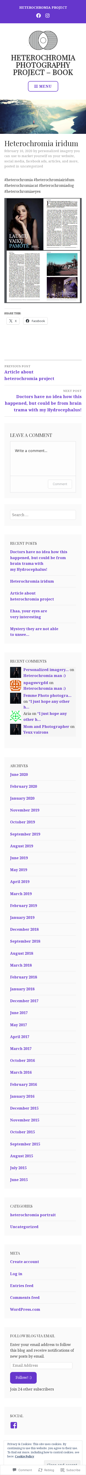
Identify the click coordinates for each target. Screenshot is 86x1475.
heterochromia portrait (33, 1214)
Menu (45, 86)
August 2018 (21, 953)
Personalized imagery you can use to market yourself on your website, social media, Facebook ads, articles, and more (42, 156)
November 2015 (24, 1120)
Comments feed (25, 1297)
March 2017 (21, 1048)
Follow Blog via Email (32, 1335)
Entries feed (21, 1285)
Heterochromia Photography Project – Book (43, 64)
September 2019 (25, 834)
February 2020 (23, 786)
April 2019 (19, 881)
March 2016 (21, 1072)
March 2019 (21, 893)
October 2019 (22, 822)
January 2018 (22, 988)
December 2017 (24, 1000)
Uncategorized (31, 166)
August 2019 (21, 846)
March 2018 (21, 965)
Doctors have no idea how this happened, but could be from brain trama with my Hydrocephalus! (43, 400)
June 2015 (19, 1179)
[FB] (38, 15)
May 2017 (18, 1024)
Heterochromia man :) (44, 675)
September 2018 (25, 941)
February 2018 (23, 977)
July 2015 (18, 1167)
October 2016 (22, 1060)
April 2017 (19, 1036)
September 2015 (25, 1144)
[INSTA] (47, 15)
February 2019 (23, 905)
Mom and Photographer (46, 726)
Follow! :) (23, 1377)
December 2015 (24, 1108)
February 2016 (23, 1084)
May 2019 (18, 869)
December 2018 (24, 929)
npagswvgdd (35, 682)
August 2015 (21, 1155)
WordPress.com (25, 1309)
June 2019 (19, 857)
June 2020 (19, 774)
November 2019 (24, 810)
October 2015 (22, 1131)
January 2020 (22, 798)
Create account (24, 1261)
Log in (16, 1273)
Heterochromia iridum (32, 581)
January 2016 (22, 1096)
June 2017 (19, 1012)
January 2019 (22, 917)
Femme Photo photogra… (47, 695)
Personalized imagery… (46, 669)
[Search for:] (43, 514)
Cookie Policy (24, 1456)
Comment (60, 484)
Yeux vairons (35, 732)
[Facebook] (14, 1425)
